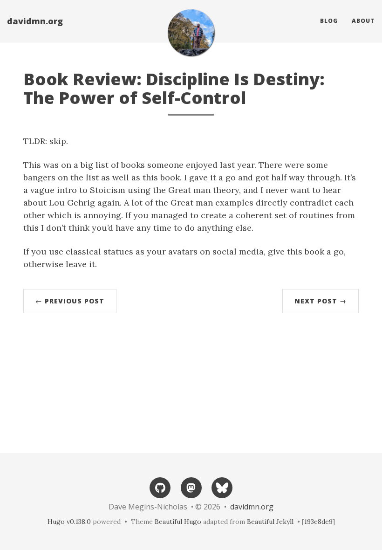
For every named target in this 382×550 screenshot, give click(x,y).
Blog (329, 21)
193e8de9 (318, 521)
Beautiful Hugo (178, 521)
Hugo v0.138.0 (69, 521)
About (363, 21)
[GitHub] (160, 486)
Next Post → (320, 300)
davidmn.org (35, 21)
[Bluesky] (222, 486)
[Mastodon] (191, 486)
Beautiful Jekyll (270, 521)
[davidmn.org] (191, 32)
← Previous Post (69, 300)
